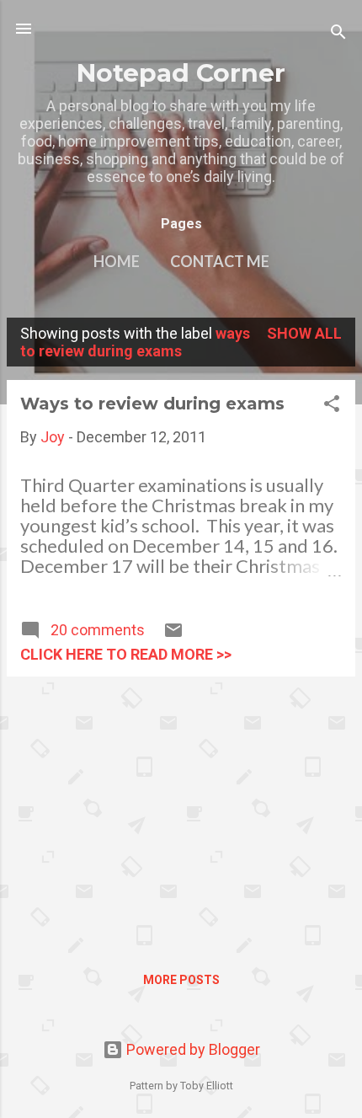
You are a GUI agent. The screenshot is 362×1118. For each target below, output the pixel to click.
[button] (332, 406)
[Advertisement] (181, 808)
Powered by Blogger (191, 1049)
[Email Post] (173, 635)
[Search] (338, 34)
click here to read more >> (126, 654)
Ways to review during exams (152, 403)
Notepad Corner (181, 72)
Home (116, 261)
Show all (304, 333)
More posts (181, 980)
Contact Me (219, 261)
